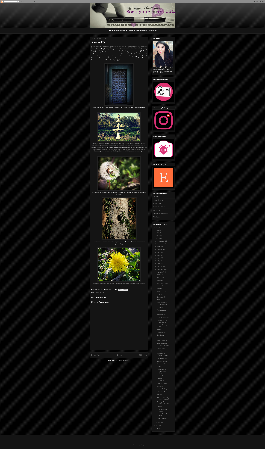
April (159, 263)
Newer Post (95, 355)
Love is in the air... (163, 283)
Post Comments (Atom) (123, 360)
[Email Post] (115, 289)
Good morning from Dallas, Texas (161, 371)
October (160, 246)
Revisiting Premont (160, 379)
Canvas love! (161, 286)
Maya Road (157, 210)
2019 (157, 227)
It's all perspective (163, 351)
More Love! (160, 277)
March (159, 266)
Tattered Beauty (162, 361)
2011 (157, 422)
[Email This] (119, 290)
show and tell (100, 292)
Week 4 (159, 288)
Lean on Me (161, 391)
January (160, 272)
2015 (157, 230)
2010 (157, 425)
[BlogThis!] (121, 290)
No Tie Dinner (161, 376)
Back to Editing (162, 389)
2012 (157, 238)
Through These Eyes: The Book (163, 344)
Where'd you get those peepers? (163, 398)
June (159, 258)
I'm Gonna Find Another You (162, 303)
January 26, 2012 (163, 291)
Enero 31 (160, 274)
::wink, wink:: (161, 348)
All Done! (160, 300)
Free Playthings (162, 418)
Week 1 (159, 394)
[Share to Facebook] (125, 290)
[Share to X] (123, 290)
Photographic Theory (161, 311)
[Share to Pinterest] (127, 290)
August (159, 252)
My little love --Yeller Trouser (162, 354)
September (161, 249)
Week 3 (159, 329)
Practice (159, 338)
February (160, 269)
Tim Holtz (156, 217)
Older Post (143, 355)
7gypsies (156, 196)
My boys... (160, 280)
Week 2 (159, 366)
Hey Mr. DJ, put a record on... (162, 321)
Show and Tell (161, 297)
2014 (157, 233)
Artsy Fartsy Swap (163, 317)
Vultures (159, 406)
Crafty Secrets (158, 200)
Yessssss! (160, 386)
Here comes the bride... (162, 410)
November (161, 244)
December (161, 241)
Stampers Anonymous (160, 213)
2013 (157, 236)
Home (119, 355)
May (159, 261)
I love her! (160, 294)
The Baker (160, 335)
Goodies (160, 307)
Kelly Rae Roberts (159, 207)
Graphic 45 (157, 203)
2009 (157, 428)
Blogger (143, 445)
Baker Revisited (162, 358)
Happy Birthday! (162, 340)
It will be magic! (162, 383)
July (158, 255)
